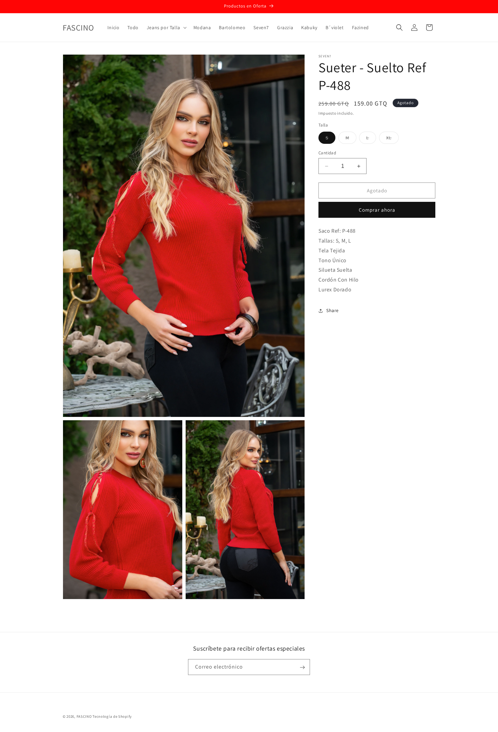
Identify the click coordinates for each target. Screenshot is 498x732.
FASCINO (85, 716)
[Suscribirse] (302, 667)
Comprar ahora (377, 210)
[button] (166, 27)
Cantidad (327, 153)
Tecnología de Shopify (112, 716)
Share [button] (332, 310)
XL (392, 139)
